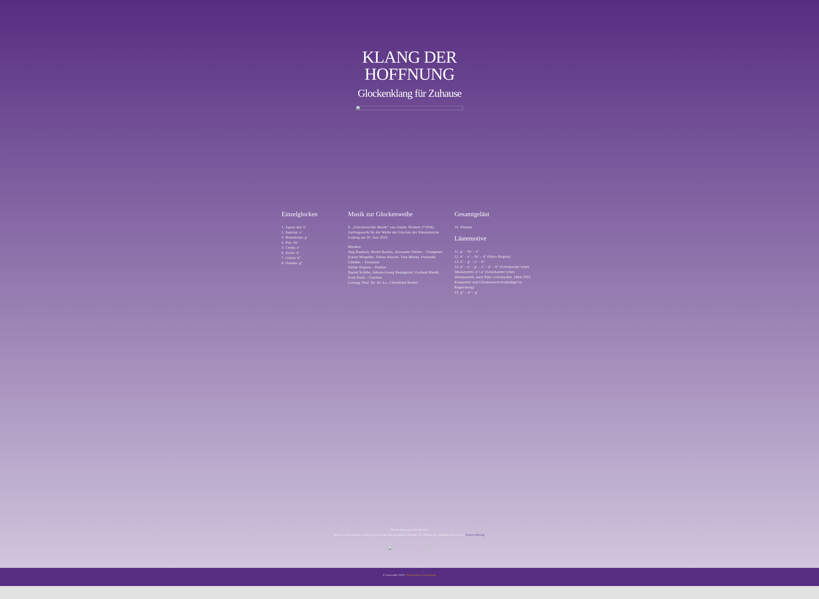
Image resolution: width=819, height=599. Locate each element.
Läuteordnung (475, 534)
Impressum (429, 575)
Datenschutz (414, 575)
